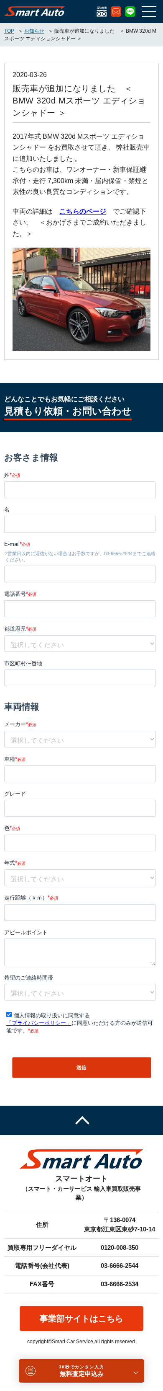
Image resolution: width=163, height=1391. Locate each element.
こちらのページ (82, 211)
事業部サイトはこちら (81, 1318)
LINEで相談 (130, 11)
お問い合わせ (116, 11)
